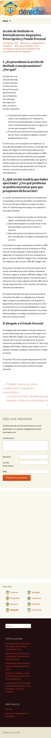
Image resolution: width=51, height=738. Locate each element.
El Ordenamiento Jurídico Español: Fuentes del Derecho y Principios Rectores (18, 646)
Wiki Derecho (10, 732)
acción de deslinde (24, 46)
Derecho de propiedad (24, 48)
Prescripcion (16, 51)
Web (5, 471)
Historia (14, 604)
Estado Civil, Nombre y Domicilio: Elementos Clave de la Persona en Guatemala (17, 676)
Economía (36, 610)
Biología (36, 592)
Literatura (36, 598)
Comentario (9, 438)
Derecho (14, 610)
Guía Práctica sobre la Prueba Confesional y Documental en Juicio (17, 666)
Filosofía (36, 604)
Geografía (15, 598)
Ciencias (14, 592)
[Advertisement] (33, 89)
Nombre (7, 456)
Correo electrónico (9, 464)
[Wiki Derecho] (25, 9)
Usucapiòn (26, 51)
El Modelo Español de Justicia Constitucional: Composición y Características (20, 388)
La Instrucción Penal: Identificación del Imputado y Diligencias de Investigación (27, 400)
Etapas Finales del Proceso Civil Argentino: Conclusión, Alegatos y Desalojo (17, 656)
